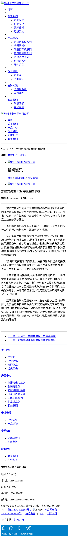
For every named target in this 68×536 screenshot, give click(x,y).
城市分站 (52, 513)
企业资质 (13, 71)
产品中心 (13, 38)
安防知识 (13, 85)
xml (41, 513)
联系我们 (13, 99)
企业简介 (19, 20)
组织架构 (19, 31)
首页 (10, 9)
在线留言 (19, 107)
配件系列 (19, 64)
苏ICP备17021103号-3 (17, 155)
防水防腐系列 (21, 57)
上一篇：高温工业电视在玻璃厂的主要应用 (32, 336)
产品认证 (19, 79)
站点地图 (30, 513)
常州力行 (19, 519)
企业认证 (19, 75)
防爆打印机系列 (23, 49)
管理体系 (19, 27)
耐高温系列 (20, 61)
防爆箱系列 (20, 45)
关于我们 (13, 16)
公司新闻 (33, 178)
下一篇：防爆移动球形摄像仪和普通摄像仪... (33, 340)
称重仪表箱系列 (23, 53)
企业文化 (19, 24)
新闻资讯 (20, 178)
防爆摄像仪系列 (23, 42)
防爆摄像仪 (20, 89)
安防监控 (19, 93)
